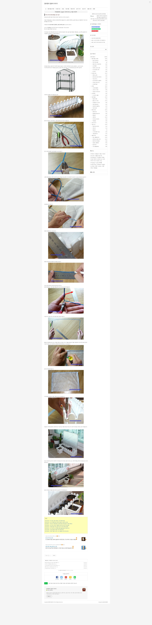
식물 (92, 159)
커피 (92, 160)
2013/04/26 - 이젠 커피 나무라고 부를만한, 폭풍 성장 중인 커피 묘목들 (57, 525)
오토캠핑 (99, 157)
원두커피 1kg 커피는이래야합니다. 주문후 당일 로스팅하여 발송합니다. (59, 548)
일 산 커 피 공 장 (49, 538)
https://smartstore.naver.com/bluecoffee (54, 544)
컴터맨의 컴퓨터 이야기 (51, 3)
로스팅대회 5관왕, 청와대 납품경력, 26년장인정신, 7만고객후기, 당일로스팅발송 (61, 539)
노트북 (97, 162)
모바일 (63, 8)
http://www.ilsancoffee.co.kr (51, 536)
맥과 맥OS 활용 (95, 62)
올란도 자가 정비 (95, 100)
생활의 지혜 (89, 8)
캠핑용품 (95, 168)
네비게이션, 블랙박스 (96, 106)
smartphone (93, 157)
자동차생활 (67, 8)
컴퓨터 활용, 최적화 (51, 8)
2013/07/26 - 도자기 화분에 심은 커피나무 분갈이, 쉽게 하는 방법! (56, 522)
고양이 (98, 160)
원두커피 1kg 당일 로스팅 (51, 546)
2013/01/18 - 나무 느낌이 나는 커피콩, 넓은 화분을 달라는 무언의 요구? (57, 528)
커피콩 (103, 157)
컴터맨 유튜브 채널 (95, 31)
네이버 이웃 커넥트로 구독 (96, 29)
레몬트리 (94, 130)
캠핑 (101, 153)
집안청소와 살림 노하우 (96, 139)
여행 (103, 166)
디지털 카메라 (94, 84)
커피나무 (50, 560)
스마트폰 (92, 166)
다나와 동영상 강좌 (95, 69)
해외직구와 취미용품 (95, 141)
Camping (93, 162)
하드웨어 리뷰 (58, 8)
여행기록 (94, 117)
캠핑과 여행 (73, 8)
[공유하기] (48, 555)
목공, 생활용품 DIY (95, 137)
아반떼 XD (99, 164)
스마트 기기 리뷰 (95, 89)
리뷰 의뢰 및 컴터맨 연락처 (96, 38)
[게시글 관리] (50, 555)
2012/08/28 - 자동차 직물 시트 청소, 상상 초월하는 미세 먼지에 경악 (57, 531)
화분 (92, 168)
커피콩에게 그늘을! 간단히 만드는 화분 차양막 (66, 12)
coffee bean (93, 164)
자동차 (104, 153)
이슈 (101, 160)
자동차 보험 (94, 108)
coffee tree (100, 159)
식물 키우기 (84, 8)
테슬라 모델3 (94, 98)
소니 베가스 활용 (95, 95)
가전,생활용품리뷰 (95, 146)
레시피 (95, 159)
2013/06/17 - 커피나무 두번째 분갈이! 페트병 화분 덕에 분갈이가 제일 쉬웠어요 (58, 523)
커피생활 (94, 120)
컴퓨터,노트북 (94, 75)
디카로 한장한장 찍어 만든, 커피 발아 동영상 (51, 565)
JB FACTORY (105, 602)
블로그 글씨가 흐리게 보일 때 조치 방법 (98, 42)
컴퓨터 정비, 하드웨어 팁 (96, 64)
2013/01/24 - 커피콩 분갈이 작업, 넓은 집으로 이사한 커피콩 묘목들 (56, 526)
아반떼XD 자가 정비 (96, 102)
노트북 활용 (94, 65)
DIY (96, 166)
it (101, 155)
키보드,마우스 (94, 78)
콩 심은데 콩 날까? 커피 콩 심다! (49, 568)
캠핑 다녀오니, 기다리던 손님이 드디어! (50, 566)
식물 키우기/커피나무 (63, 570)
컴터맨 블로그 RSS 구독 (96, 27)
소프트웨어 (93, 93)
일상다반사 (94, 144)
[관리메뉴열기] (150, 2)
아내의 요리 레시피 (95, 119)
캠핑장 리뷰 (94, 111)
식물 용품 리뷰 (94, 133)
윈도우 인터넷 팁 (95, 60)
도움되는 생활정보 (95, 142)
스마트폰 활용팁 (95, 87)
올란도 (104, 164)
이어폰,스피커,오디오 (96, 82)
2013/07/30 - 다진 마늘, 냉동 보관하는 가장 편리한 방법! (55, 520)
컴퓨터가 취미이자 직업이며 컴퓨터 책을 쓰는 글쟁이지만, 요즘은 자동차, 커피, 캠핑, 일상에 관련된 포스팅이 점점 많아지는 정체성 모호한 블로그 (64, 593)
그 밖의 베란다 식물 (95, 131)
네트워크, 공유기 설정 (96, 67)
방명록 (94, 8)
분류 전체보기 (93, 56)
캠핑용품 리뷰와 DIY (96, 113)
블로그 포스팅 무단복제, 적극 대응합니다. (99, 40)
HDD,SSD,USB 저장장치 (96, 76)
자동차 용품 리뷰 (95, 104)
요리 (104, 159)
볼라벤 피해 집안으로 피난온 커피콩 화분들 (51, 562)
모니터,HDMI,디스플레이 (96, 80)
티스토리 (94, 71)
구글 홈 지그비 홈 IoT (96, 91)
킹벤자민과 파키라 (95, 126)
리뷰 (101, 162)
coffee (100, 166)
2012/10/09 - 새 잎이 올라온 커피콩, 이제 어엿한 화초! (54, 529)
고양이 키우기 (78, 8)
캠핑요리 (94, 115)
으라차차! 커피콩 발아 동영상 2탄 (50, 563)
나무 (95, 160)
